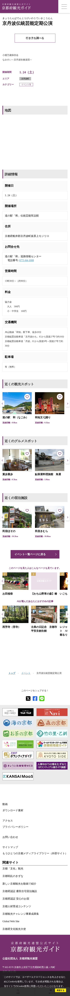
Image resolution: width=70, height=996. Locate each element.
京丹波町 (25, 79)
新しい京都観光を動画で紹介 (19, 883)
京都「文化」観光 (12, 868)
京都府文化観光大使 (14, 929)
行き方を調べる (35, 38)
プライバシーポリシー (15, 826)
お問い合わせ (10, 837)
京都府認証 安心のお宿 (15, 898)
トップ (11, 673)
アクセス (7, 820)
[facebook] (35, 698)
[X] (28, 698)
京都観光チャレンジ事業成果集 (20, 913)
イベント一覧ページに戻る (30, 554)
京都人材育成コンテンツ (16, 906)
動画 (5, 804)
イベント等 (26, 84)
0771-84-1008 (26, 260)
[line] (41, 698)
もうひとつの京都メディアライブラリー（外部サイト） (35, 853)
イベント (25, 673)
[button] (68, 403)
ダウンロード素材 (12, 810)
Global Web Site (10, 921)
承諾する (60, 990)
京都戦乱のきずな (12, 876)
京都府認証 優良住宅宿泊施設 (19, 891)
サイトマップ (10, 847)
